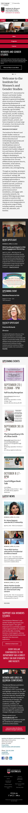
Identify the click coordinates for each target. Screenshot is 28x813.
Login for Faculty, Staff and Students (11, 746)
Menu (3, 20)
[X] (11, 795)
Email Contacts (5, 753)
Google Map (5, 752)
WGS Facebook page (3, 758)
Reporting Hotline (19, 787)
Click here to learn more (11, 643)
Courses (14, 46)
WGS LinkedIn (11, 758)
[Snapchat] (15, 795)
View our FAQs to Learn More (11, 67)
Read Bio (4, 349)
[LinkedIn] (19, 795)
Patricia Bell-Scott (9, 440)
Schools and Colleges (8, 776)
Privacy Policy (5, 745)
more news (7, 603)
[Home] (14, 11)
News (14, 36)
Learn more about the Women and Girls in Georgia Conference (14, 728)
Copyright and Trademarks (8, 781)
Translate (6, 5)
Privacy (19, 781)
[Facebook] (9, 795)
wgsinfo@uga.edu (8, 717)
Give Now (15, 20)
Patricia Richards (8, 396)
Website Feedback (8, 784)
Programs (14, 41)
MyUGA (8, 778)
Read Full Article (14, 267)
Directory (20, 776)
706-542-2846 (10, 750)
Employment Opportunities (20, 779)
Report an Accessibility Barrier (19, 784)
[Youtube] (17, 795)
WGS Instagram (6, 758)
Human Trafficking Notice (8, 787)
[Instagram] (13, 795)
